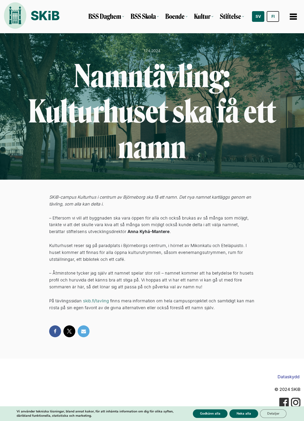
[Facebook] (55, 331)
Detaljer (273, 413)
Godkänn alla (210, 413)
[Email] (84, 331)
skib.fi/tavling (96, 300)
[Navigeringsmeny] (293, 16)
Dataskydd (288, 376)
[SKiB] (31, 16)
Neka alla (244, 413)
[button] (123, 16)
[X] (69, 331)
